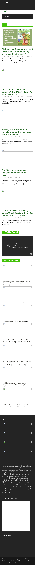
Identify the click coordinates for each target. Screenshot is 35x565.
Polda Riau (12, 487)
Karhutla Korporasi (16, 478)
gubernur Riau (17, 470)
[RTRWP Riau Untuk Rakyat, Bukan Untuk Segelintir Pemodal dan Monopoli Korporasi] (17, 199)
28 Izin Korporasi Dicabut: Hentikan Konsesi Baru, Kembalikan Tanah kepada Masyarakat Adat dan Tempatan (17, 283)
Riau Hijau (9, 489)
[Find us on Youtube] (19, 7)
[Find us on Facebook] (12, 7)
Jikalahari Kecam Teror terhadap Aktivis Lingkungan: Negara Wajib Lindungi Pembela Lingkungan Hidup (16, 385)
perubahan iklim (5, 487)
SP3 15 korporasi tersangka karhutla (15, 491)
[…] (16, 63)
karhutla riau (24, 478)
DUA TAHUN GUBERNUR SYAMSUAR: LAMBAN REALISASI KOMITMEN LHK (17, 91)
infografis (7, 474)
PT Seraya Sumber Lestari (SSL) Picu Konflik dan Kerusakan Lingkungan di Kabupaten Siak (17, 406)
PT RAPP (25, 487)
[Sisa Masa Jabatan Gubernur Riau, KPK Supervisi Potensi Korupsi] (17, 158)
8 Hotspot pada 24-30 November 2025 (13, 321)
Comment (30, 56)
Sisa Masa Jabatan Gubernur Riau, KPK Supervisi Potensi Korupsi (15, 172)
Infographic (19, 474)
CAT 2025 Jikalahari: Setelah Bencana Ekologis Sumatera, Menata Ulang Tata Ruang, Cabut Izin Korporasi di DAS (16, 341)
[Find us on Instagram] (23, 7)
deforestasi (9, 470)
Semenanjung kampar (17, 489)
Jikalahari (11, 476)
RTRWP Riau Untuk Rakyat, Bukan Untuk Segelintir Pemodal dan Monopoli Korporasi (17, 213)
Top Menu (8, 2)
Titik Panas (11, 493)
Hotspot (26, 470)
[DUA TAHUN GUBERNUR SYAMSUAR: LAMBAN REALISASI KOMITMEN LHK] (17, 78)
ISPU (6, 476)
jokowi (14, 476)
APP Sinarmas (10, 468)
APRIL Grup (23, 468)
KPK (20, 483)
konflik (12, 483)
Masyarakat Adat (14, 485)
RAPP (30, 487)
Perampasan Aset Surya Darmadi (12, 303)
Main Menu (8, 16)
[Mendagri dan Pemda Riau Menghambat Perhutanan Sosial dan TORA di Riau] (17, 118)
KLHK (28, 478)
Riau (4, 488)
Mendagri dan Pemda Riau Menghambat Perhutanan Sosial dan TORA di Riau (17, 132)
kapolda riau (19, 476)
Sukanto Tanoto (27, 491)
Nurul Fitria (20, 56)
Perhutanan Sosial (23, 485)
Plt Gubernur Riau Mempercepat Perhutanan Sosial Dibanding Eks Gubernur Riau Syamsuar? (17, 51)
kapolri (24, 476)
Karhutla (6, 478)
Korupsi (17, 483)
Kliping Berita (9, 480)
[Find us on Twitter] (15, 7)
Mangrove (6, 485)
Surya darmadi (5, 493)
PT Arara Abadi (19, 487)
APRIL (16, 468)
